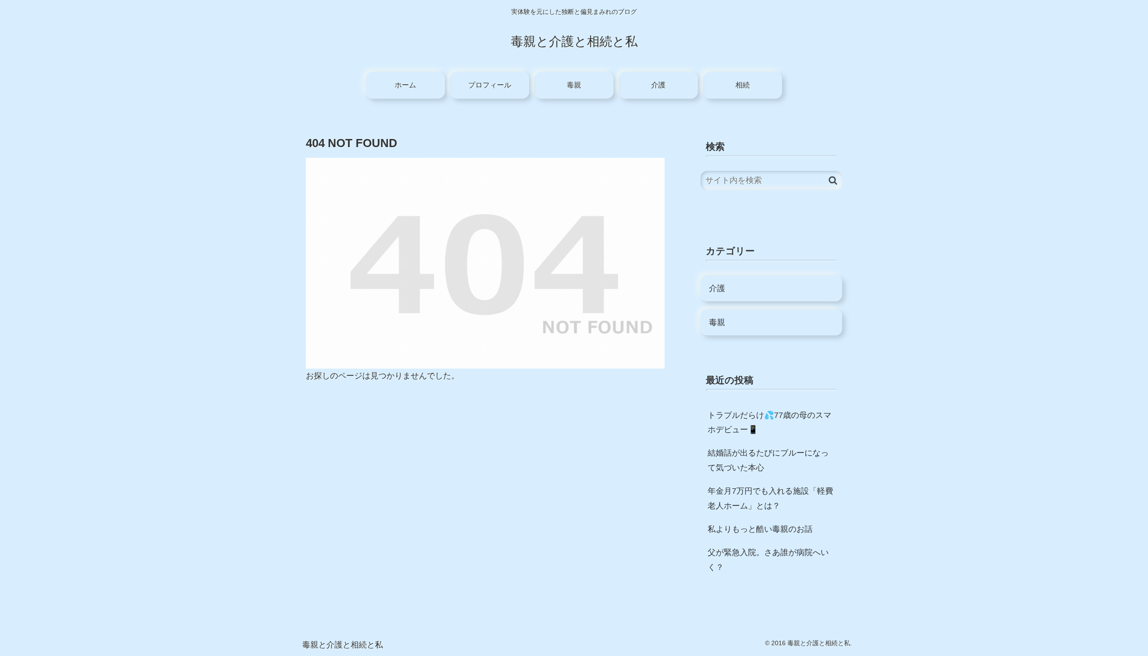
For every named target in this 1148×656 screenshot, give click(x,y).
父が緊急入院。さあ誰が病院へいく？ (768, 559)
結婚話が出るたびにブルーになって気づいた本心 (768, 460)
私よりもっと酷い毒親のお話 (760, 529)
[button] (833, 180)
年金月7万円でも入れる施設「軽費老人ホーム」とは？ (770, 498)
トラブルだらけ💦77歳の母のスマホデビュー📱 (769, 422)
